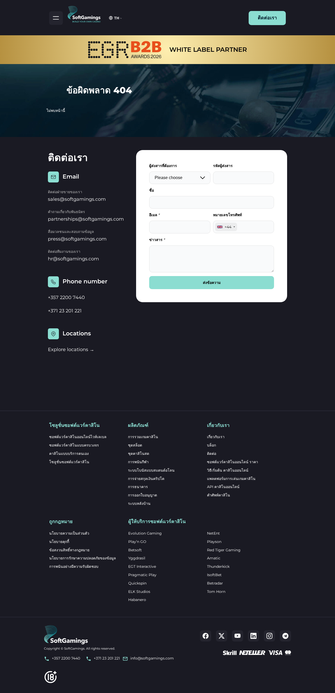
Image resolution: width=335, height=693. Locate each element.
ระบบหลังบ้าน (139, 503)
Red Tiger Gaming (224, 550)
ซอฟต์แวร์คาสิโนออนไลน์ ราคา (232, 462)
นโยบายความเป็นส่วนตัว (69, 533)
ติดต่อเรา (267, 18)
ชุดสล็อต (135, 445)
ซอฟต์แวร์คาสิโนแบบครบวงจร (74, 445)
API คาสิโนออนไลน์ (223, 486)
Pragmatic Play (142, 574)
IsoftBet (214, 574)
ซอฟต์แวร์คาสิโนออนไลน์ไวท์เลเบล (78, 436)
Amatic (213, 558)
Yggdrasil (136, 558)
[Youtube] (237, 636)
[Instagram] (269, 636)
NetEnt (213, 533)
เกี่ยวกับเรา (216, 436)
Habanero (137, 599)
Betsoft (135, 550)
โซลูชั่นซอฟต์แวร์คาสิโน (69, 462)
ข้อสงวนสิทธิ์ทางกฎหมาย (69, 550)
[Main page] (86, 13)
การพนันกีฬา (138, 462)
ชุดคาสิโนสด (138, 453)
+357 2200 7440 (66, 297)
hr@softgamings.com (73, 259)
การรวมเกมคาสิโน (143, 436)
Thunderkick (218, 566)
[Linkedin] (253, 636)
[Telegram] (285, 636)
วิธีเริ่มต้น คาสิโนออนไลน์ (227, 470)
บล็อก (211, 445)
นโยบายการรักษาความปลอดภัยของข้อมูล (82, 558)
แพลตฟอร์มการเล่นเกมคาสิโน (231, 478)
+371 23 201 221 (65, 311)
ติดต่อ (211, 453)
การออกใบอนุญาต (142, 495)
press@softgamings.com (77, 239)
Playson (214, 541)
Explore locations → (71, 349)
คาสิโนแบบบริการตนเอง (69, 453)
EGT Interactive (142, 566)
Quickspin (137, 583)
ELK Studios (139, 591)
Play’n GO (137, 541)
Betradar (215, 583)
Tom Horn (216, 591)
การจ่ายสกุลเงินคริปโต (146, 478)
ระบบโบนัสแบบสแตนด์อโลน (151, 470)
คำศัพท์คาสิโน (218, 495)
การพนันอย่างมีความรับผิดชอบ (73, 566)
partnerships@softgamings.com (86, 219)
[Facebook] (205, 636)
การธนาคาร (138, 486)
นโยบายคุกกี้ (59, 541)
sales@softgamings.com (77, 199)
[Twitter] (221, 636)
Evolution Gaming (145, 533)
